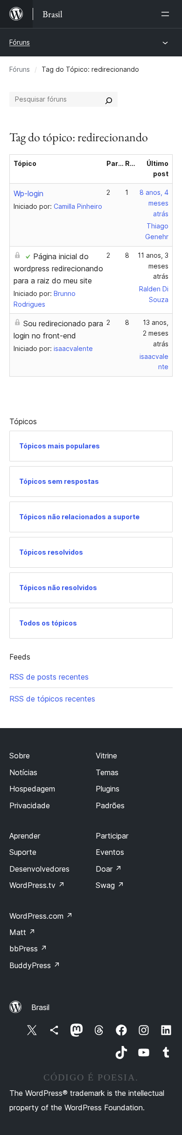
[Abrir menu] (167, 14)
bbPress (28, 948)
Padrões (110, 805)
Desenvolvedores (39, 869)
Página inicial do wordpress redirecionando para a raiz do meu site (58, 268)
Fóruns (19, 42)
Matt (22, 932)
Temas (107, 772)
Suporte (22, 852)
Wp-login (28, 193)
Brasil (40, 1007)
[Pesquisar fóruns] (109, 99)
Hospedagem (32, 788)
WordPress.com (41, 916)
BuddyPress (34, 965)
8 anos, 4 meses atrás (154, 203)
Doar (109, 869)
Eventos (110, 852)
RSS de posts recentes (49, 676)
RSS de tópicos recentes (52, 698)
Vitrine (106, 755)
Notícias (23, 772)
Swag (110, 885)
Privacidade (29, 805)
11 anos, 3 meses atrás (153, 266)
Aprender (24, 835)
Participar (112, 835)
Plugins (107, 788)
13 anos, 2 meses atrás (155, 333)
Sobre (19, 755)
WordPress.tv (37, 885)
